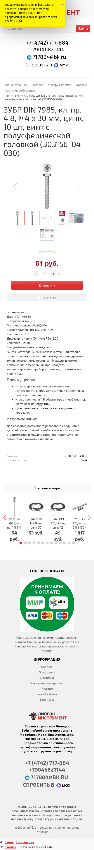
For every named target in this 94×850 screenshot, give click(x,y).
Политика (47, 699)
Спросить (37, 64)
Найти (82, 28)
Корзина (10, 846)
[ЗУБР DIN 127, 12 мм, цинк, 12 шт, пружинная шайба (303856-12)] (57, 507)
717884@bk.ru (49, 57)
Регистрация (25, 841)
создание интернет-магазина (59, 827)
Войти (9, 841)
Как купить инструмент (47, 683)
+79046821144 (47, 49)
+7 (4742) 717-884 (47, 42)
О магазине (47, 672)
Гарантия (47, 688)
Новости (47, 667)
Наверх (43, 831)
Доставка (47, 678)
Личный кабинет (47, 694)
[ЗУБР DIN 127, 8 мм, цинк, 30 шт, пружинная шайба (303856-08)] (36, 507)
